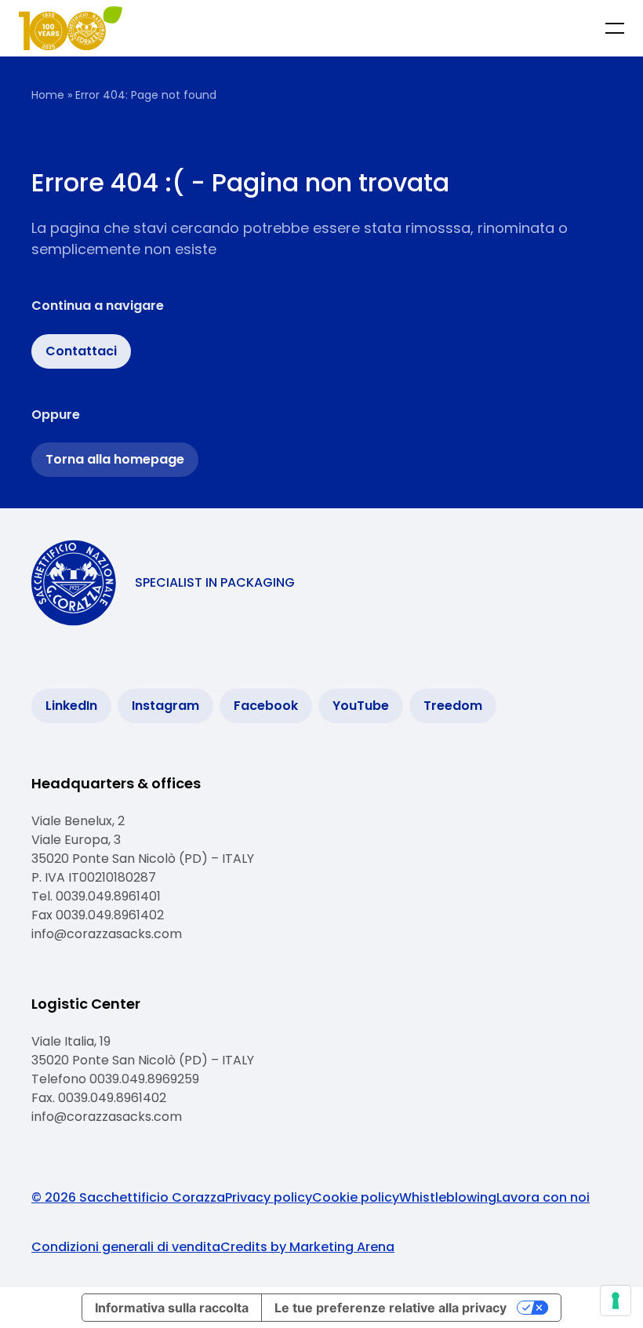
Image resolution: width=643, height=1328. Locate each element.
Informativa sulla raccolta (172, 1307)
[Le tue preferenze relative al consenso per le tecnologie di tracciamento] (615, 1300)
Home (47, 95)
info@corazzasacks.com (106, 934)
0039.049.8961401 (108, 896)
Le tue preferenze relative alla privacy (390, 1307)
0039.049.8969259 (145, 1079)
